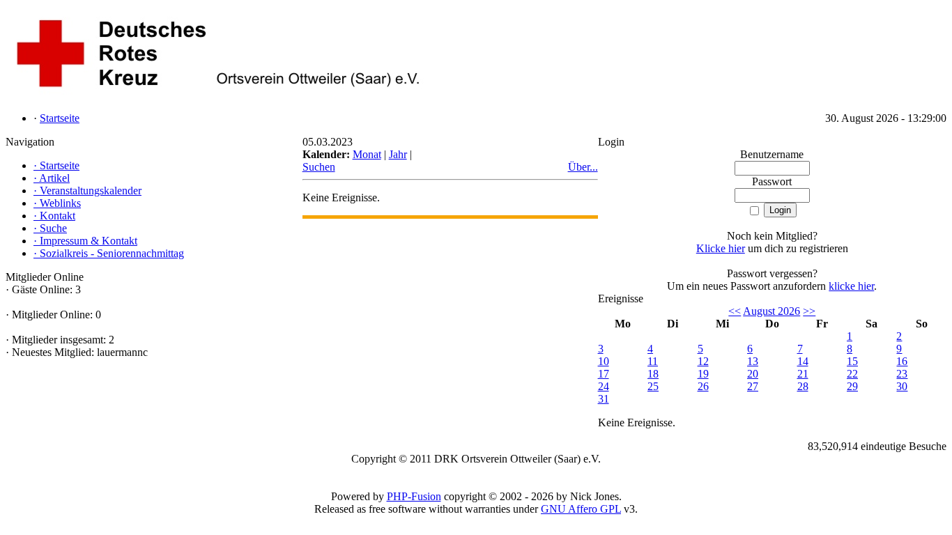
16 (901, 361)
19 (703, 374)
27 (752, 386)
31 (603, 399)
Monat (367, 154)
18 (653, 374)
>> (809, 311)
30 (901, 386)
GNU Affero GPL (581, 509)
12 (703, 361)
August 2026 (771, 311)
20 (752, 374)
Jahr (398, 154)
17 (603, 374)
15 (852, 361)
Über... (583, 167)
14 (802, 361)
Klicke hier (720, 248)
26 (703, 386)
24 (603, 386)
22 (852, 374)
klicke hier (851, 286)
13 (752, 361)
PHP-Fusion (414, 496)
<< (734, 311)
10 (603, 361)
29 (852, 386)
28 (802, 386)
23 (901, 374)
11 (652, 361)
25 (653, 386)
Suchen (318, 167)
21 (802, 374)
